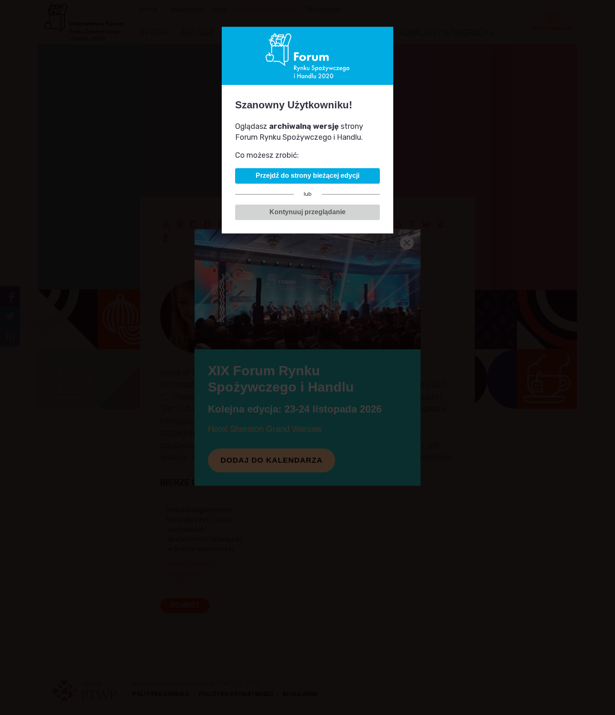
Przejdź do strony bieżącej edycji (307, 175)
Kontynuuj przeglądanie (307, 211)
